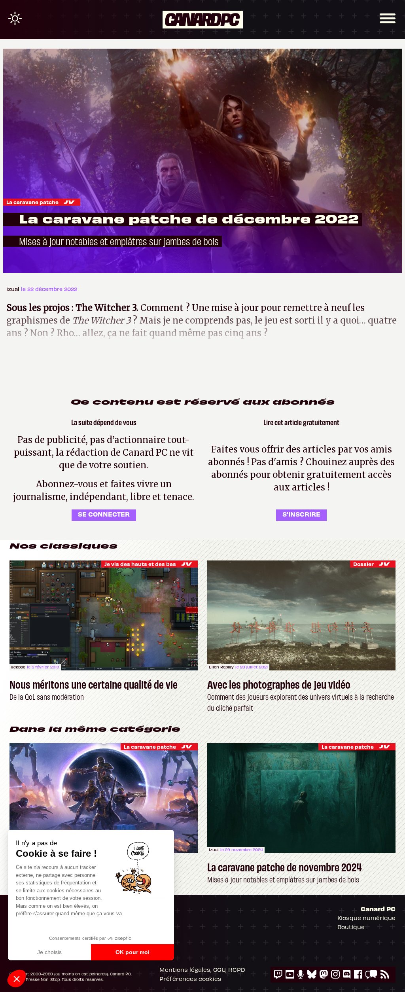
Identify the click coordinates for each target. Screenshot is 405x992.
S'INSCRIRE (301, 514)
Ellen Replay (221, 666)
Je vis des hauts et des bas (140, 563)
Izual (13, 289)
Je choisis (49, 952)
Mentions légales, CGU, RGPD (202, 969)
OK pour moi (132, 952)
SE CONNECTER (104, 514)
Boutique (351, 926)
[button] (16, 978)
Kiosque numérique (366, 917)
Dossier (363, 563)
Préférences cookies (190, 978)
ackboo (18, 666)
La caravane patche (32, 202)
